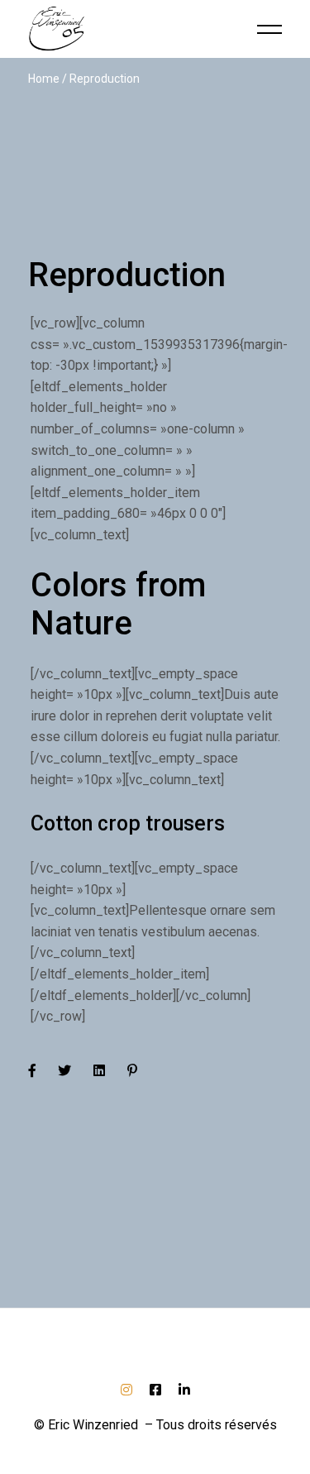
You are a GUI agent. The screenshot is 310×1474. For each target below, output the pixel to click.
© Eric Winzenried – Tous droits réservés (155, 1425)
